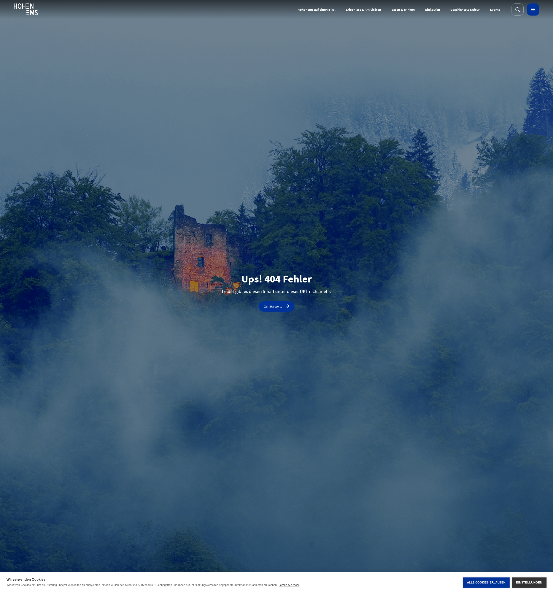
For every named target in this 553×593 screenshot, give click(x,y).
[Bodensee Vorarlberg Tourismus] (26, 9)
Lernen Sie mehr (289, 585)
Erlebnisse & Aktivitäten (363, 9)
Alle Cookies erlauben (486, 582)
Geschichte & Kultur (465, 9)
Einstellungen (529, 582)
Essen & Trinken (403, 9)
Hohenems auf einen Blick (316, 9)
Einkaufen (432, 9)
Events (495, 9)
